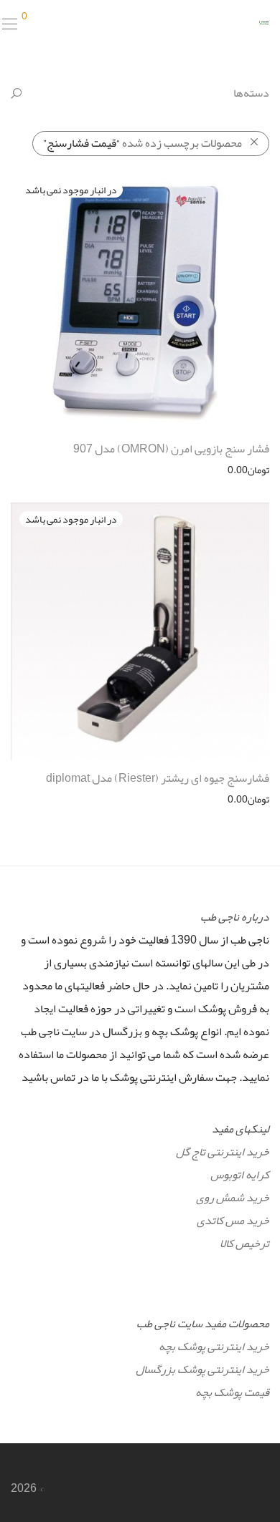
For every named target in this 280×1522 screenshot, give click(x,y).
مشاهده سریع (248, 470)
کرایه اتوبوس (239, 1174)
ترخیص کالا (244, 1243)
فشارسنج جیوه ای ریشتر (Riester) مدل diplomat (157, 778)
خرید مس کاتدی (233, 1220)
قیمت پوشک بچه (232, 1392)
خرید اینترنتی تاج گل (222, 1151)
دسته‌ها (251, 93)
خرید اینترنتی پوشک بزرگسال (202, 1369)
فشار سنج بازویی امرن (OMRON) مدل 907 (171, 448)
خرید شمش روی (232, 1197)
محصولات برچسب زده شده (142, 143)
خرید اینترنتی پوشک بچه (214, 1346)
